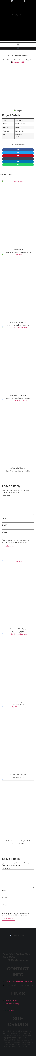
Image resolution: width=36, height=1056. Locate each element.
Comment (6, 495)
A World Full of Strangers (18, 468)
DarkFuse (22, 60)
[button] (18, 44)
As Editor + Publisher (12, 60)
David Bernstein (19, 145)
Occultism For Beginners (18, 395)
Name (4, 518)
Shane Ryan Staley (18, 15)
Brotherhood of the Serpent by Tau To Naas (18, 841)
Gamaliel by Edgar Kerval (18, 322)
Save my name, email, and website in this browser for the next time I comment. (15, 541)
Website (4, 532)
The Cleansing (18, 249)
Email (4, 525)
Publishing (29, 60)
